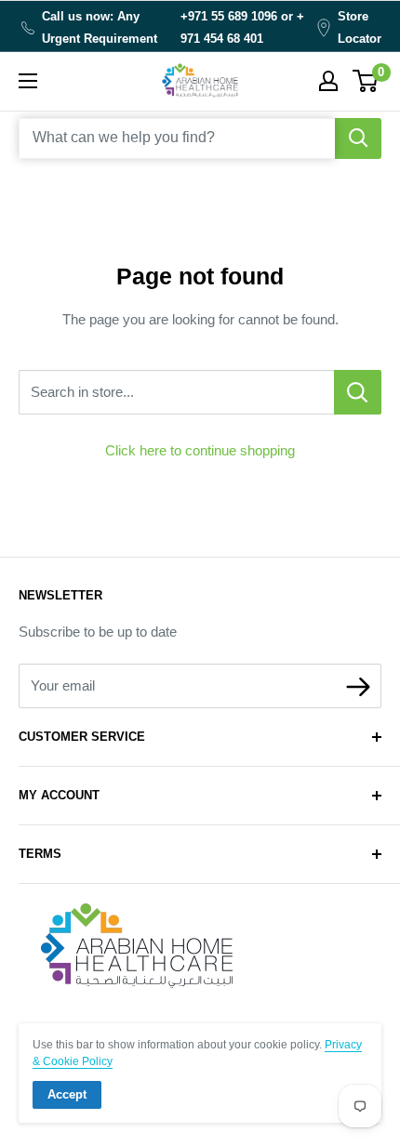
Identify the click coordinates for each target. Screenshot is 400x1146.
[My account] (328, 81)
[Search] (358, 138)
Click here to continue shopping (200, 450)
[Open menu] (28, 80)
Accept (67, 1094)
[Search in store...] (357, 392)
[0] (366, 81)
